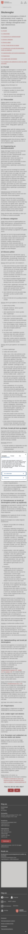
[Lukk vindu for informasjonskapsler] (25, 454)
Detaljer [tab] (12, 455)
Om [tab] (20, 455)
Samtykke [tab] (4, 455)
